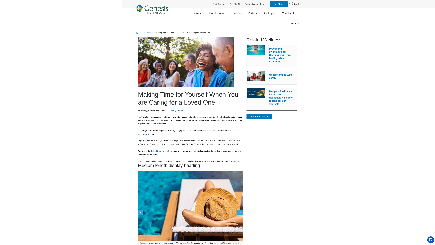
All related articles (259, 116)
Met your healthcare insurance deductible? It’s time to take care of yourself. (281, 97)
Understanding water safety (281, 76)
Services (198, 13)
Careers (294, 23)
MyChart (279, 4)
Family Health (176, 111)
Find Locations (217, 13)
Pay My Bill (235, 4)
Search (296, 4)
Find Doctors (219, 4)
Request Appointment (255, 4)
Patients (237, 13)
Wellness (147, 33)
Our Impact (269, 13)
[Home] (155, 9)
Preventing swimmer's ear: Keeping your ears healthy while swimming (280, 55)
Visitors (252, 13)
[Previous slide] (140, 212)
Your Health (289, 13)
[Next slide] (240, 212)
